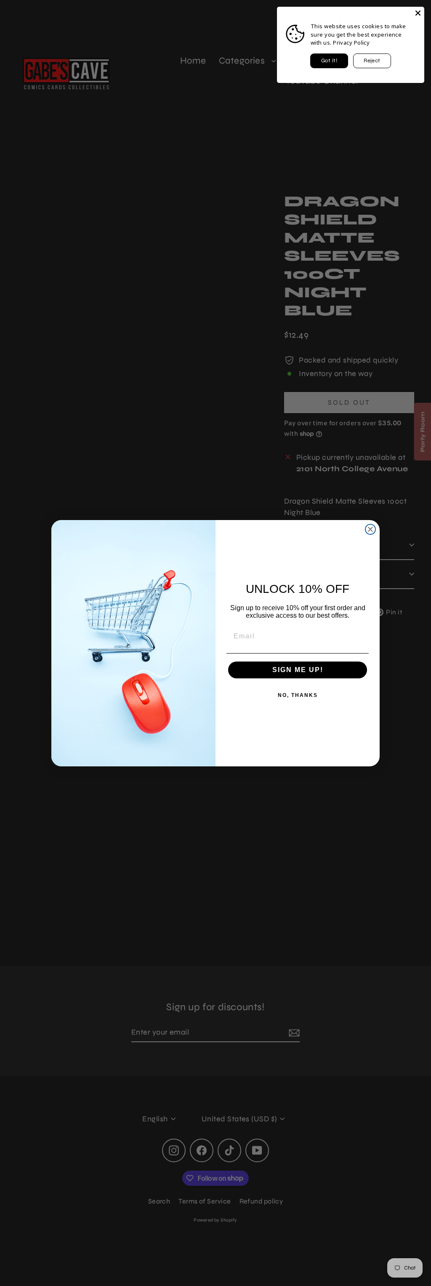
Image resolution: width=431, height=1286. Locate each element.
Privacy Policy (351, 42)
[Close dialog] (370, 529)
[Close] (418, 13)
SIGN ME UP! (297, 669)
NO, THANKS (298, 695)
